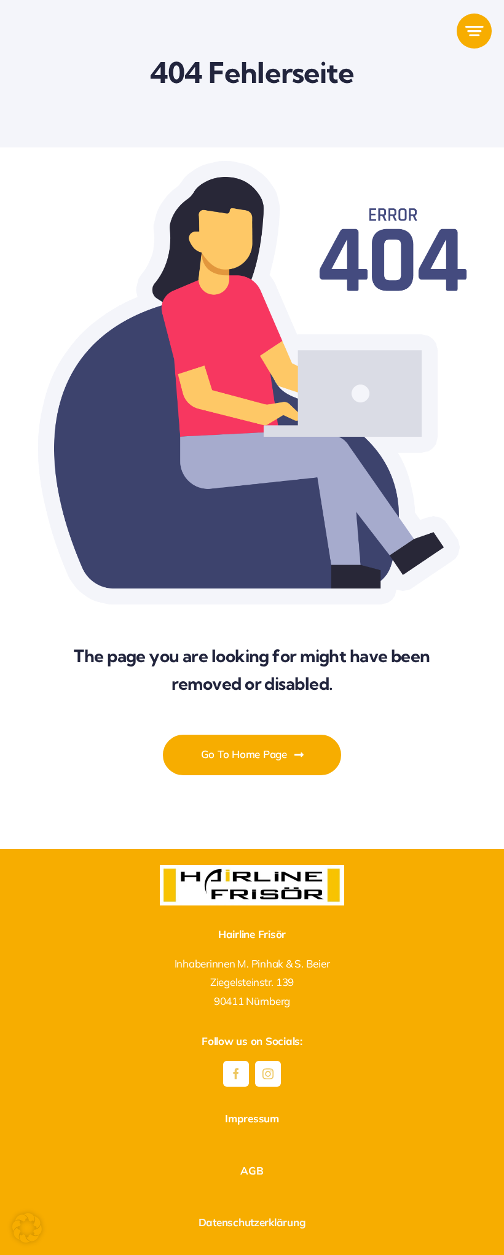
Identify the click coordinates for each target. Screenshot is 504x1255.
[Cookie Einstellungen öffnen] (27, 1238)
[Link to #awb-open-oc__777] (474, 31)
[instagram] (268, 1074)
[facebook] (236, 1074)
